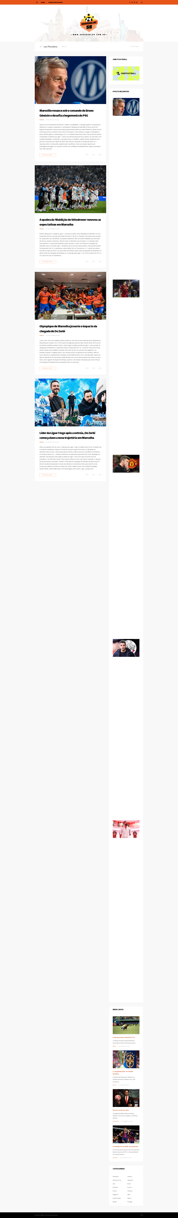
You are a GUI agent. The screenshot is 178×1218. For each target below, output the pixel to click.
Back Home (135, 46)
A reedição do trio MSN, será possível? (125, 1146)
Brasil (114, 1046)
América (129, 1176)
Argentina (130, 1180)
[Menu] (37, 2)
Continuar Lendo (47, 155)
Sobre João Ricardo (55, 2)
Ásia (114, 1184)
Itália (128, 1194)
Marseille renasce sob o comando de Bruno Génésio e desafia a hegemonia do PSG (66, 113)
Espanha (115, 1157)
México (129, 1198)
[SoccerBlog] (89, 23)
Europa (129, 1187)
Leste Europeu (117, 1198)
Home (43, 2)
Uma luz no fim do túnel (121, 1110)
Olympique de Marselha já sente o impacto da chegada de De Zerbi (68, 329)
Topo (141, 1214)
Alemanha (115, 1176)
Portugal (129, 1202)
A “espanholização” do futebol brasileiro (123, 1073)
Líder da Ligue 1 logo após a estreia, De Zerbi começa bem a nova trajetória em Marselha (67, 436)
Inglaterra (116, 1121)
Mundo (115, 1202)
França (41, 119)
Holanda (129, 1191)
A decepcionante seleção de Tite (124, 1037)
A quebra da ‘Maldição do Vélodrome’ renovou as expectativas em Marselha (70, 223)
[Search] (141, 2)
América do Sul (117, 1180)
